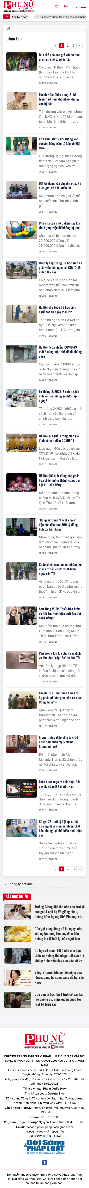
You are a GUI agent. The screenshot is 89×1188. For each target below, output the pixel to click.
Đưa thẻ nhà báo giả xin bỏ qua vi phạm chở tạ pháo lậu (59, 57)
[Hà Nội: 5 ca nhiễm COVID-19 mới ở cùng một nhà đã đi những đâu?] (21, 354)
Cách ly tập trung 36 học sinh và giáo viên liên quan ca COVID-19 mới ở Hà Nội (60, 267)
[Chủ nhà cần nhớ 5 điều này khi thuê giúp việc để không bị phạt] (21, 230)
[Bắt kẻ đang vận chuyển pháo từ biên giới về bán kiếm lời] (21, 190)
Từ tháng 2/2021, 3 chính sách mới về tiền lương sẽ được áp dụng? (59, 396)
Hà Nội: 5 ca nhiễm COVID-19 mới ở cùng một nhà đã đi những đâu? (60, 352)
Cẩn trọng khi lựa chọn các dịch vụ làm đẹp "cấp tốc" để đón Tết (60, 655)
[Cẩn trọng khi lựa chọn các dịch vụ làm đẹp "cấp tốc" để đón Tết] (21, 660)
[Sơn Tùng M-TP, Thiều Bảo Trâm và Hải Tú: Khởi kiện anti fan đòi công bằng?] (21, 615)
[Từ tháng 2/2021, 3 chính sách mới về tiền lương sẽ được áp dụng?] (21, 398)
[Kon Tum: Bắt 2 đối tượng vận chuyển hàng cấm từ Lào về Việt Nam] (21, 146)
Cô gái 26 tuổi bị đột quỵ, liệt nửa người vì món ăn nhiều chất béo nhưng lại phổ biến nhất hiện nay (60, 828)
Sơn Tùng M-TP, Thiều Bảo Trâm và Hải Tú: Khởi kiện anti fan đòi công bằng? (60, 613)
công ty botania (21, 884)
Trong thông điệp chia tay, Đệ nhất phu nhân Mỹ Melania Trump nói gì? (58, 742)
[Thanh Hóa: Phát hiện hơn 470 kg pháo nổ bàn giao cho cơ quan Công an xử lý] (21, 700)
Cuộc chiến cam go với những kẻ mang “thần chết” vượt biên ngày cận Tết (60, 569)
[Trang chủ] (7, 28)
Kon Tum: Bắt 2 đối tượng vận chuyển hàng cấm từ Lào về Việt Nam (60, 143)
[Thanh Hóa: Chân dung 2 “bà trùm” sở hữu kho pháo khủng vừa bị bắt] (21, 101)
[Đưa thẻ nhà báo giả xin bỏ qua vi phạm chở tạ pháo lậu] (21, 61)
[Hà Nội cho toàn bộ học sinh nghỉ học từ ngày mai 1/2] (21, 314)
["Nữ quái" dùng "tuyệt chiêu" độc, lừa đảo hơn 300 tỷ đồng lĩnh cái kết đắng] (21, 527)
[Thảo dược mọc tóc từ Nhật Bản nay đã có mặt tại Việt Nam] (21, 788)
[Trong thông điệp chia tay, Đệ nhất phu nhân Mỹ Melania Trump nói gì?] (21, 744)
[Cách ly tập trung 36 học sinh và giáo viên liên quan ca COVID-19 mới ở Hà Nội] (21, 270)
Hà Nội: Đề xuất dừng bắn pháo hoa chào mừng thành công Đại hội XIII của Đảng (59, 480)
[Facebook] (44, 1162)
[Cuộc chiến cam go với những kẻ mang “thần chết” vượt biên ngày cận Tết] (21, 571)
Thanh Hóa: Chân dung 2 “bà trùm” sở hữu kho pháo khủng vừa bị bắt (59, 99)
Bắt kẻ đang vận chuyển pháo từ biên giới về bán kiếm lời (60, 185)
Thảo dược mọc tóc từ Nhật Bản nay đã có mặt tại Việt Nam (60, 784)
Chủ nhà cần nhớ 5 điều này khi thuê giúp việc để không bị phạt (60, 225)
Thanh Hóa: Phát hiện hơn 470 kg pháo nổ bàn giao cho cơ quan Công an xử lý (60, 697)
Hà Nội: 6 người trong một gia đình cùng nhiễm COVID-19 (59, 438)
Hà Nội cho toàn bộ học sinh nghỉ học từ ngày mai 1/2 (57, 309)
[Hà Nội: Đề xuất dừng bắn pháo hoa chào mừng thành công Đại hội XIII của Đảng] (21, 482)
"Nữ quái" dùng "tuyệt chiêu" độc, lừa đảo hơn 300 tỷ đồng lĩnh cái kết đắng (58, 525)
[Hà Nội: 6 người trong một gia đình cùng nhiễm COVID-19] (21, 443)
